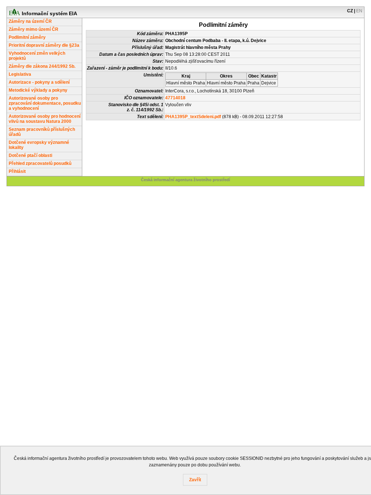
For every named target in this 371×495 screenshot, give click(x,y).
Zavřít (195, 479)
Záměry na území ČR (30, 21)
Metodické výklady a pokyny (38, 90)
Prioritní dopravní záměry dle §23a (44, 45)
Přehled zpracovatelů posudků (40, 163)
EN (359, 10)
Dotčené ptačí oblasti (30, 155)
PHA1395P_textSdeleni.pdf (193, 116)
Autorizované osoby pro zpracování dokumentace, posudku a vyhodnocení (45, 103)
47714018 (175, 97)
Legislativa (20, 74)
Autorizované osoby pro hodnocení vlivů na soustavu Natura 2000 (44, 119)
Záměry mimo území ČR (33, 29)
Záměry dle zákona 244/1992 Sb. (42, 66)
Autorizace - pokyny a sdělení (39, 82)
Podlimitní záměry (27, 37)
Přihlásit (17, 171)
